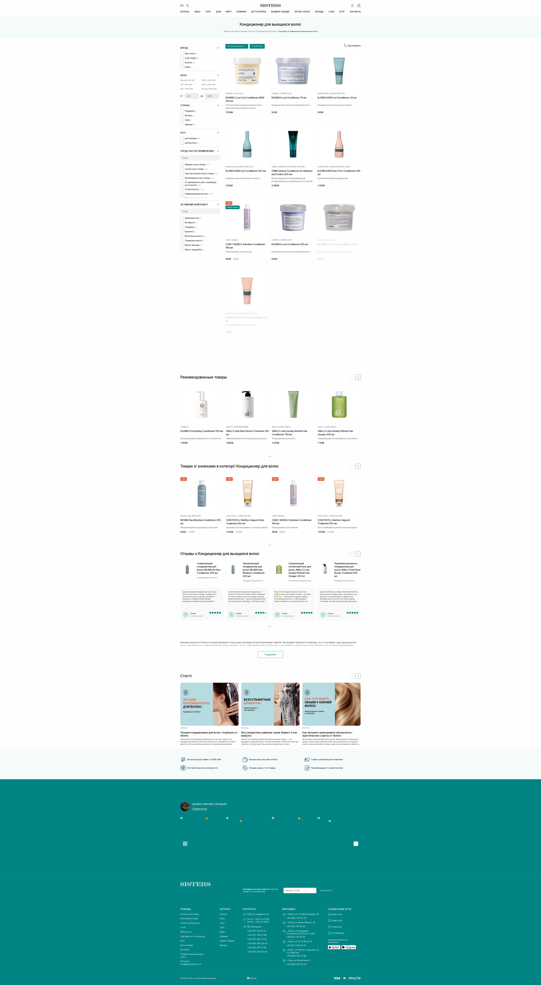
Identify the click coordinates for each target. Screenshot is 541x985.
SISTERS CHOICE (302, 11)
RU (182, 5)
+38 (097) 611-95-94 (295, 926)
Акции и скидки (227, 941)
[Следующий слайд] (358, 377)
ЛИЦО (197, 11)
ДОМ (218, 11)
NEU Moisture (194, 516)
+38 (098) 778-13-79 (296, 918)
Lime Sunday (285, 427)
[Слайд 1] (268, 626)
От (181, 96)
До (201, 96)
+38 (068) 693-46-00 (257, 943)
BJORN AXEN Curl (337, 94)
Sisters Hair (337, 914)
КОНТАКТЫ (355, 11)
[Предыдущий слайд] (351, 377)
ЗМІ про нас (185, 932)
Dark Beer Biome (241, 427)
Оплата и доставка (189, 914)
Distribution (337, 927)
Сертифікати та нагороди (192, 936)
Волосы (223, 914)
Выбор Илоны (232, 207)
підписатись (326, 890)
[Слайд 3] (272, 626)
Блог (182, 941)
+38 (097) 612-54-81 (256, 931)
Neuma (183, 516)
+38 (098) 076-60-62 (296, 964)
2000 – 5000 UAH (208, 85)
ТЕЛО (208, 11)
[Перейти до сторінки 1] (269, 456)
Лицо (222, 918)
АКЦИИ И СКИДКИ (280, 11)
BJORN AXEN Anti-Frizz (340, 167)
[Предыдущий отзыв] (351, 553)
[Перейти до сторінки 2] (271, 456)
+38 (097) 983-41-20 (257, 939)
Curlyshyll (231, 516)
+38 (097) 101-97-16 (295, 937)
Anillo (229, 427)
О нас (183, 927)
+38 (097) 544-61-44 (296, 945)
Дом (222, 927)
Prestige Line (245, 516)
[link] (359, 5)
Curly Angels (232, 240)
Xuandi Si (184, 427)
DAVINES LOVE (286, 94)
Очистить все (257, 46)
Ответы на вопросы (190, 923)
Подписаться (199, 808)
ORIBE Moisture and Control (291, 167)
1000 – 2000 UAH (208, 80)
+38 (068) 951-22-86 (256, 947)
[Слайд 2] (270, 626)
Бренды (223, 945)
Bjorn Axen (323, 94)
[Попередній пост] (185, 843)
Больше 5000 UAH (209, 89)
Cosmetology (338, 933)
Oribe (273, 167)
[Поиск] (187, 5)
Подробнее (270, 654)
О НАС (331, 11)
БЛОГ (342, 11)
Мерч (222, 932)
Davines (229, 94)
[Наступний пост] (356, 843)
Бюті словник (186, 945)
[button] (236, 46)
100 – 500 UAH (186, 85)
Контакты (184, 949)
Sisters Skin (337, 920)
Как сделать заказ (189, 918)
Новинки (224, 936)
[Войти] (352, 5)
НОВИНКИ (241, 11)
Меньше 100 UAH (187, 80)
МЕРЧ (228, 11)
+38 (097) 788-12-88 (257, 935)
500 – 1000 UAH (186, 89)
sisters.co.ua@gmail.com (258, 914)
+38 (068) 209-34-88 (296, 956)
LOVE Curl (238, 94)
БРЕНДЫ (319, 11)
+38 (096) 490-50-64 (257, 951)
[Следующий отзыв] (358, 553)
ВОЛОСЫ (184, 11)
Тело (222, 923)
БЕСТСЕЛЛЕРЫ (258, 11)
